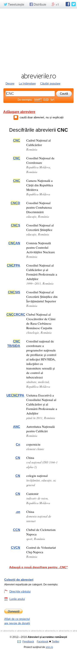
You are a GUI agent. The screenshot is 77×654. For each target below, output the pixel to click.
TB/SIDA (13, 343)
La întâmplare (27, 83)
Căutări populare (50, 83)
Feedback (28, 641)
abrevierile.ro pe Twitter (73, 4)
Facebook (42, 641)
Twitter (55, 641)
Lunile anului (17, 599)
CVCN (15, 547)
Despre (10, 83)
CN (17, 458)
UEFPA (15, 395)
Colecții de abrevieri (18, 579)
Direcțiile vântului (20, 591)
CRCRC (15, 314)
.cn (18, 512)
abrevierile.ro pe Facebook (68, 4)
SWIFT (38, 99)
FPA (13, 265)
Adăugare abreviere (19, 112)
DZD (46, 99)
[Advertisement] (38, 40)
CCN (16, 530)
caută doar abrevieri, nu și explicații (42, 117)
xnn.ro (49, 647)
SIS (14, 292)
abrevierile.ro (38, 76)
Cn (18, 444)
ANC (16, 426)
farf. (52, 99)
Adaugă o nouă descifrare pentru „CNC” (38, 567)
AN (14, 243)
